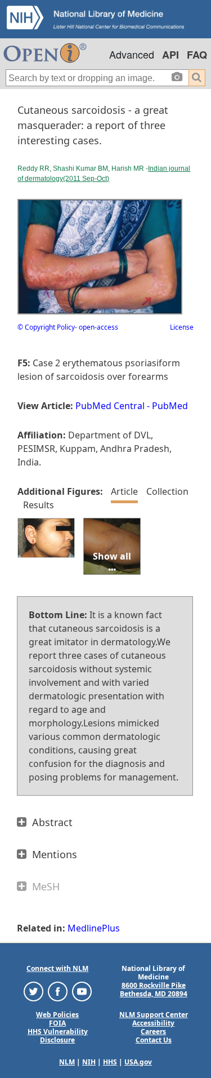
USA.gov (138, 1062)
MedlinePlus (94, 928)
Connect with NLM (57, 968)
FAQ (197, 54)
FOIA (57, 1023)
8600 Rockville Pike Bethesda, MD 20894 (153, 990)
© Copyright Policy (46, 327)
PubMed (170, 406)
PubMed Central (110, 406)
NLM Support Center (153, 1014)
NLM (67, 1062)
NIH (89, 1062)
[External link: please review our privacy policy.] (33, 991)
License (182, 327)
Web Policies (57, 1014)
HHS (110, 1062)
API (170, 54)
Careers (153, 1031)
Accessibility (153, 1023)
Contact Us (154, 1040)
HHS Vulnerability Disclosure (58, 1036)
